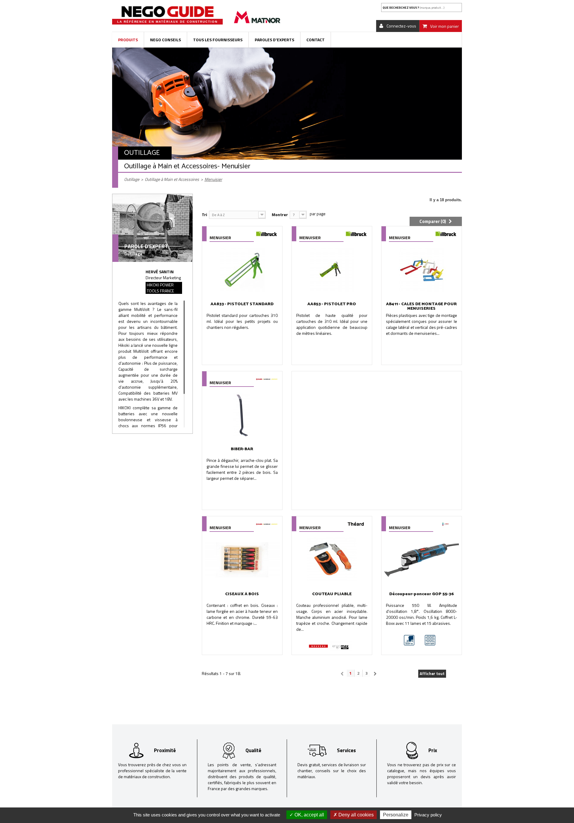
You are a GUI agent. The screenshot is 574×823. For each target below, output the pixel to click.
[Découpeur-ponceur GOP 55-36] (421, 560)
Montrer (280, 214)
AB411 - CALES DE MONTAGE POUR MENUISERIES (421, 306)
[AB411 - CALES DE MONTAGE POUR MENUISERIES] (421, 270)
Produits (128, 39)
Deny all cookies (355, 814)
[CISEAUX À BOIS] (242, 560)
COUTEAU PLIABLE (332, 594)
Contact (315, 39)
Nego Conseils (165, 39)
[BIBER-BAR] (242, 415)
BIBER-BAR (242, 449)
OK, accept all (308, 814)
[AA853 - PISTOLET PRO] (331, 270)
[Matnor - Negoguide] (167, 11)
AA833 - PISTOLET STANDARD (242, 304)
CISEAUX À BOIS (242, 594)
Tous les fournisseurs (217, 39)
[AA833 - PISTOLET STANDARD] (242, 270)
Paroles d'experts (274, 39)
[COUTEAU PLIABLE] (331, 560)
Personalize (395, 814)
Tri (204, 214)
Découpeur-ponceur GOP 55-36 (421, 594)
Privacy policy (428, 814)
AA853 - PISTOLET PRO (331, 304)
